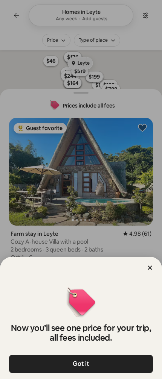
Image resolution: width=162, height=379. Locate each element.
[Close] (150, 268)
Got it (81, 364)
